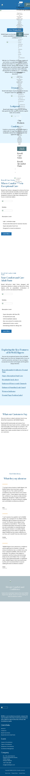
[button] (15, 30)
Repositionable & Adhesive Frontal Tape (15, 371)
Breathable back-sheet (10, 380)
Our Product (19, 117)
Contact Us (20, 169)
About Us (20, 4)
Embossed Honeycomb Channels (14, 384)
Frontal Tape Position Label (12, 395)
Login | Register (19, 173)
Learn (19, 70)
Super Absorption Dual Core (12, 376)
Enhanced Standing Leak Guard (14, 388)
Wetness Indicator (8, 391)
